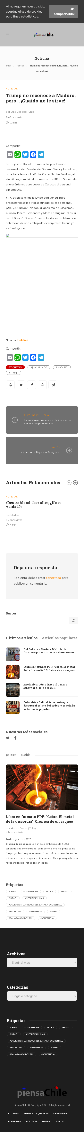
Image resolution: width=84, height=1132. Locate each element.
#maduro (62, 367)
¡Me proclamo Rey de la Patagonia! (40, 452)
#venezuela (47, 918)
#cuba (49, 891)
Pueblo (46, 1121)
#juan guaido (39, 367)
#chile (12, 891)
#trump (13, 372)
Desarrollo (61, 1113)
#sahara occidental (21, 918)
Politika (22, 340)
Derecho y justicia (36, 1113)
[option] (42, 509)
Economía (14, 1121)
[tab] (22, 638)
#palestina (15, 911)
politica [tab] (11, 755)
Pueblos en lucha (36, 415)
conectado (53, 578)
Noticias (20, 65)
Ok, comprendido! (64, 11)
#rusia (53, 911)
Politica (31, 1121)
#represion (35, 911)
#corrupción (30, 891)
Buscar (11, 613)
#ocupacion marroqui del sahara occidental (35, 905)
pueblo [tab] (25, 755)
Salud (60, 1121)
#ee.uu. (65, 891)
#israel (13, 898)
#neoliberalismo (34, 898)
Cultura (13, 1113)
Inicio (8, 65)
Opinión (55, 447)
